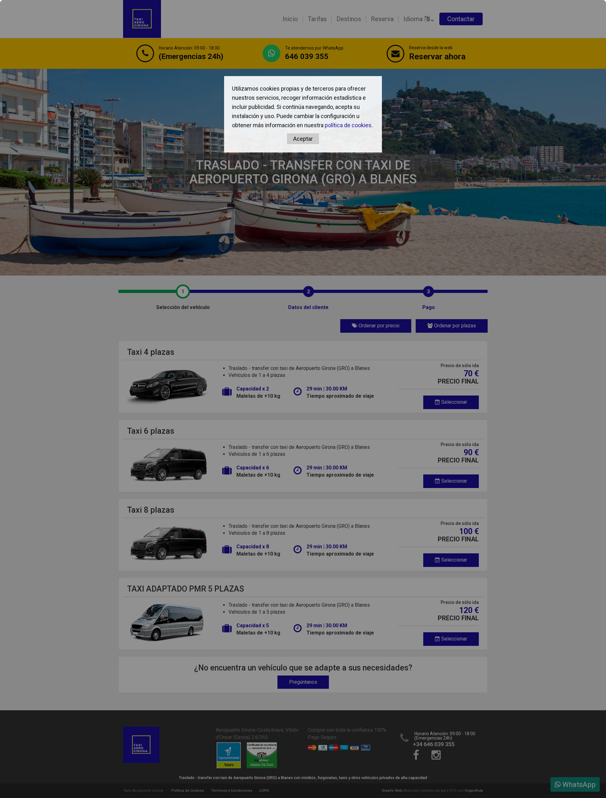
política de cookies (348, 125)
